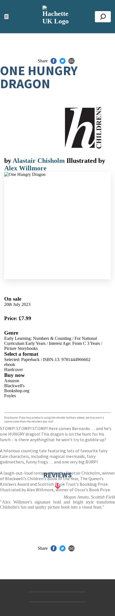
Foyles (10, 395)
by (8, 160)
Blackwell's (14, 385)
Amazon (11, 380)
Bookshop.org (16, 390)
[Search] (103, 16)
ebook (9, 364)
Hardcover (13, 369)
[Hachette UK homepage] (57, 17)
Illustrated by (85, 160)
